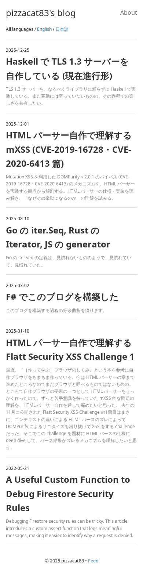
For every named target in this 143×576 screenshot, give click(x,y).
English (44, 29)
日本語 (62, 29)
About (128, 12)
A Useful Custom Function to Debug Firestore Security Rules (68, 493)
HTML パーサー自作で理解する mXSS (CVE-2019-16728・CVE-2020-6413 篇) (69, 149)
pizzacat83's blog (41, 13)
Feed (93, 560)
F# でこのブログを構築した (62, 296)
